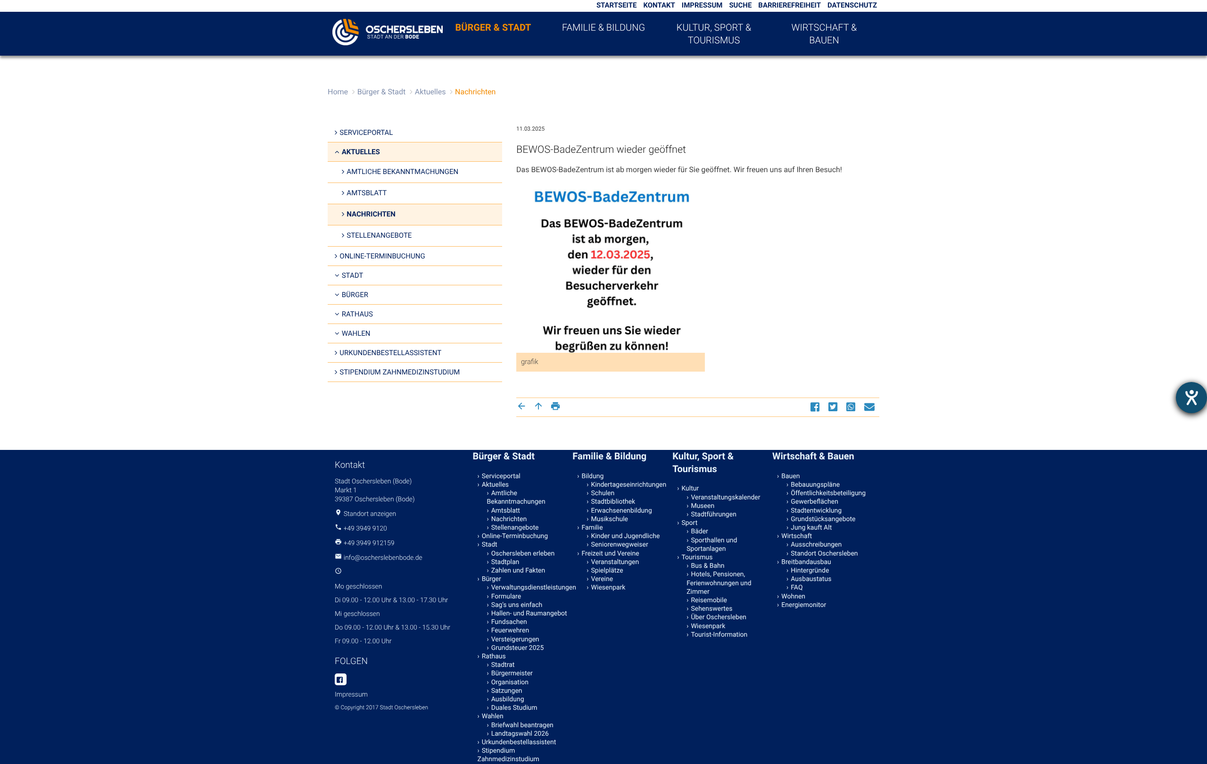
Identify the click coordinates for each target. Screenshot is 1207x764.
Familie (592, 527)
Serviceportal (366, 132)
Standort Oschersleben (824, 553)
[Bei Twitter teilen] (834, 406)
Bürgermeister (512, 673)
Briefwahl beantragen (522, 725)
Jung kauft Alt (811, 527)
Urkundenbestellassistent (390, 353)
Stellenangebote (379, 235)
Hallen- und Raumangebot (529, 613)
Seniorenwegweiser (619, 544)
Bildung (593, 476)
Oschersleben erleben (523, 553)
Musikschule (609, 519)
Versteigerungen (515, 639)
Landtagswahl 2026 (520, 734)
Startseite (616, 5)
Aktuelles (430, 91)
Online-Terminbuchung (382, 256)
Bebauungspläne (815, 485)
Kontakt (659, 5)
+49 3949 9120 (365, 528)
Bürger (355, 295)
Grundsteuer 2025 (517, 648)
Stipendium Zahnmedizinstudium (399, 372)
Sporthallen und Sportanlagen (711, 545)
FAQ (796, 587)
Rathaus (357, 314)
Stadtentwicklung (816, 511)
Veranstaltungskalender (725, 497)
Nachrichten (475, 91)
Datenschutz (852, 5)
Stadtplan (505, 562)
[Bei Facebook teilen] (816, 406)
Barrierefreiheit (789, 5)
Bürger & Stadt (493, 27)
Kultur (690, 488)
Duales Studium (514, 708)
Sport (689, 523)
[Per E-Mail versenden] (870, 406)
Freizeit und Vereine (610, 553)
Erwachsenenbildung (621, 511)
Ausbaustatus (811, 579)
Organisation (510, 682)
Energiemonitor (803, 605)
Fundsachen (509, 622)
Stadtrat (503, 665)
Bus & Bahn (707, 566)
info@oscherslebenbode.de (383, 558)
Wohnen (793, 596)
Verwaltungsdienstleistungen (530, 587)
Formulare (506, 596)
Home (338, 91)
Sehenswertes (711, 609)
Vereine (602, 579)
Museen (702, 506)
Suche (740, 5)
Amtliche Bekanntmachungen (402, 171)
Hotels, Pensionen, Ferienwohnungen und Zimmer (718, 583)
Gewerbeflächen (814, 502)
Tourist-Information (719, 635)
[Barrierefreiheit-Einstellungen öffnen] (1191, 397)
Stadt (353, 275)
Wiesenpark (608, 587)
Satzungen (506, 691)
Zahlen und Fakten (518, 570)
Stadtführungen (713, 514)
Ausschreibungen (816, 544)
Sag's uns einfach (517, 605)
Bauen (790, 476)
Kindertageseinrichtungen (629, 485)
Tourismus (696, 557)
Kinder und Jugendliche (625, 536)
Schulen (603, 493)
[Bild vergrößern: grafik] (610, 276)
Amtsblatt (367, 193)
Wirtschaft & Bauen (824, 34)
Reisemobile (709, 600)
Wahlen (356, 333)
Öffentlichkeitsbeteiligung (828, 493)
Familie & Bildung (603, 27)
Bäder (699, 531)
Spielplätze (607, 570)
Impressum (702, 5)
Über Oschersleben (718, 617)
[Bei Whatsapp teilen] (852, 406)
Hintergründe (810, 570)
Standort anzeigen (370, 514)
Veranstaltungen (615, 562)
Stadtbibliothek (613, 502)
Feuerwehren (510, 630)
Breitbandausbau (806, 562)
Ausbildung (507, 699)
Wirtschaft (796, 536)
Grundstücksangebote (823, 519)
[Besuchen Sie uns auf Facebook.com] (341, 680)
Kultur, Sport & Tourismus (714, 34)
